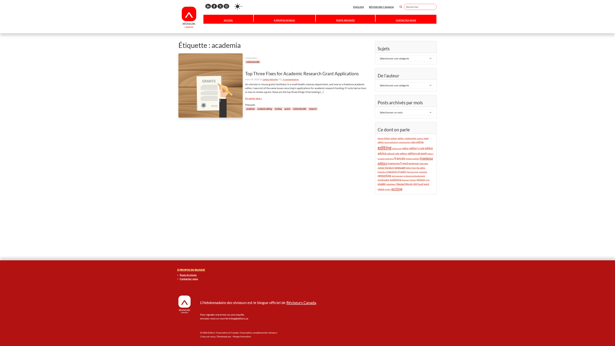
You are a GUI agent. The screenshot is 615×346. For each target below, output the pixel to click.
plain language (397, 176)
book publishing (391, 142)
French (404, 163)
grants (287, 109)
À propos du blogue (191, 269)
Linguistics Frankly (396, 171)
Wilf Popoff (418, 184)
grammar (414, 163)
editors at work (417, 153)
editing (385, 147)
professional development (414, 176)
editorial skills (393, 153)
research (312, 109)
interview (423, 163)
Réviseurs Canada (301, 302)
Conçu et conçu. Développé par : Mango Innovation (225, 336)
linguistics (382, 172)
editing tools (397, 149)
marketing (423, 172)
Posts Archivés (345, 20)
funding (278, 109)
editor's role (416, 148)
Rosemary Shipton (409, 180)
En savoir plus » (253, 98)
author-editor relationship (403, 138)
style (428, 180)
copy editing (417, 142)
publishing (395, 179)
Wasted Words (404, 183)
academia (250, 109)
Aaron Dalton (384, 138)
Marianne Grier (413, 172)
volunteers (391, 184)
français (399, 158)
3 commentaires (291, 79)
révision (420, 179)
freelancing (394, 163)
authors (420, 138)
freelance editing (413, 159)
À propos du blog (284, 20)
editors (403, 153)
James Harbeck (386, 167)
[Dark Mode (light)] (238, 6)
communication (404, 142)
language (400, 167)
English (358, 6)
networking (384, 175)
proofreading (383, 180)
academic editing (265, 109)
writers (388, 189)
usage (381, 184)
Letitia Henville (252, 62)
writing (396, 189)
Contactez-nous (406, 20)
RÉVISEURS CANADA (381, 6)
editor (405, 148)
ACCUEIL (228, 20)
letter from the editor (415, 168)
